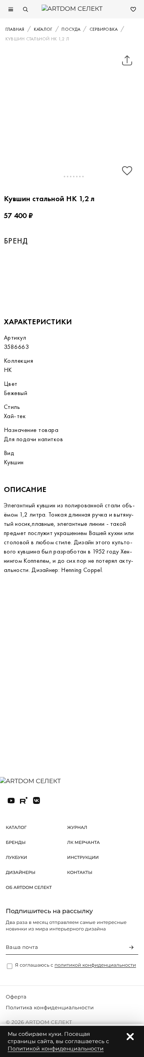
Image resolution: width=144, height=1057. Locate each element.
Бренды (16, 842)
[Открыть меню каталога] (11, 9)
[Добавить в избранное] (127, 170)
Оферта (16, 997)
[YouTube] (11, 800)
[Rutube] (23, 800)
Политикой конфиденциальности (56, 1048)
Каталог (16, 827)
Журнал (77, 827)
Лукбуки (16, 857)
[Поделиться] (127, 60)
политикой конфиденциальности (95, 965)
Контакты (80, 872)
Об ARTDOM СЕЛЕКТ (29, 887)
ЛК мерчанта (83, 842)
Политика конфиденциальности (50, 1008)
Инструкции (83, 857)
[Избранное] (133, 9)
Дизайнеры (20, 872)
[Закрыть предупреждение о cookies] (130, 1036)
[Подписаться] (131, 947)
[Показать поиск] (25, 9)
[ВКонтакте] (36, 800)
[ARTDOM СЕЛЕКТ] (36, 781)
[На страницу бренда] (46, 276)
